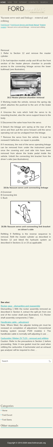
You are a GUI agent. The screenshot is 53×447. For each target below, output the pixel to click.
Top (15, 2)
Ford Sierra (7, 419)
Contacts (33, 2)
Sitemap (23, 2)
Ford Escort (5, 25)
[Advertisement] (26, 38)
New (10, 2)
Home (3, 2)
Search (44, 2)
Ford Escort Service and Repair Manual (25, 25)
